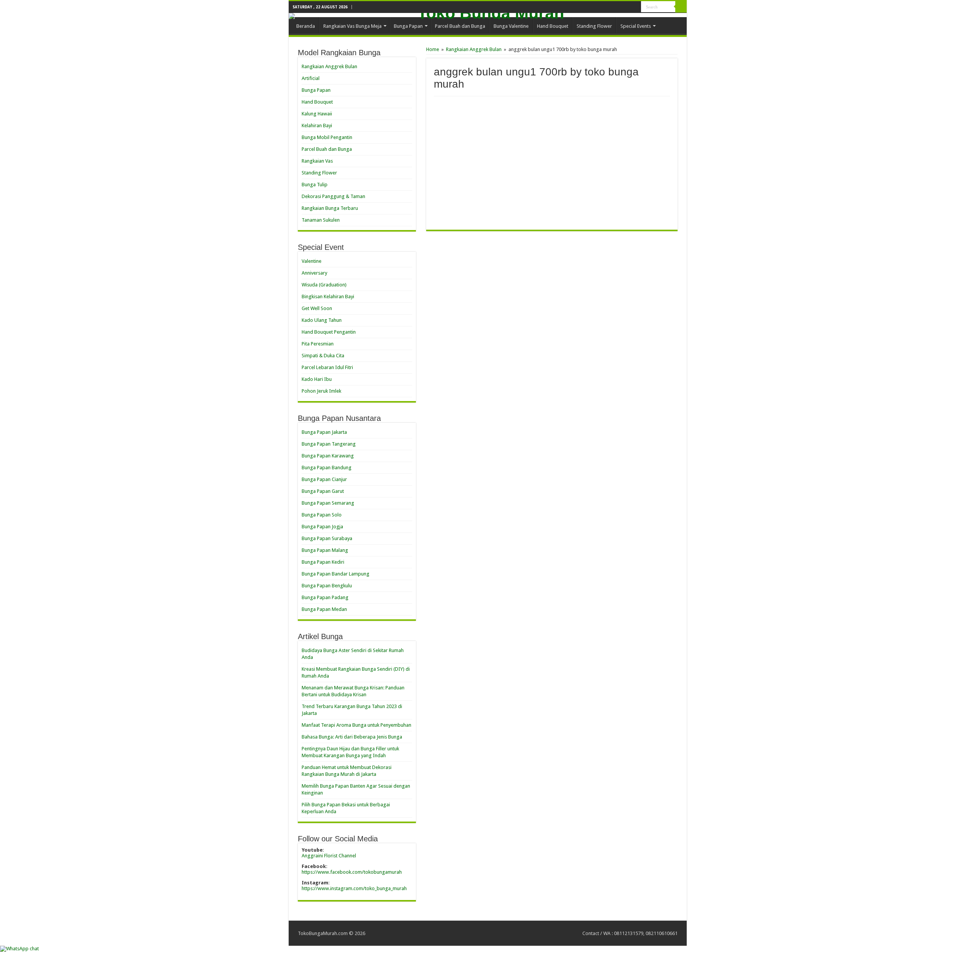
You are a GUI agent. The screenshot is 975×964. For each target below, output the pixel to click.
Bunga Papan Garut (323, 491)
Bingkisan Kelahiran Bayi (328, 296)
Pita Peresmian (318, 344)
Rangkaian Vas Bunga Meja (352, 26)
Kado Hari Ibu (317, 379)
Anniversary (314, 273)
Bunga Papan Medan (324, 609)
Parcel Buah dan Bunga (460, 26)
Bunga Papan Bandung (327, 467)
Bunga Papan (408, 26)
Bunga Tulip (315, 184)
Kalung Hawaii (317, 114)
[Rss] (621, 7)
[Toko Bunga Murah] (488, 16)
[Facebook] (635, 7)
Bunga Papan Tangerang (329, 444)
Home (432, 49)
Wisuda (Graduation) (324, 285)
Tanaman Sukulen (321, 220)
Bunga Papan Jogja (322, 526)
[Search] (681, 7)
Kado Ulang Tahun (322, 320)
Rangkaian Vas (317, 161)
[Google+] (628, 7)
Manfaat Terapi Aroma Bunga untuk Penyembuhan (356, 725)
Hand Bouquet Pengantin (329, 332)
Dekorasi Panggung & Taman (333, 196)
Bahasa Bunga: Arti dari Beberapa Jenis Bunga (352, 737)
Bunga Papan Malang (325, 550)
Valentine (311, 261)
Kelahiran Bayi (317, 125)
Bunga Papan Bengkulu (327, 585)
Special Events (635, 26)
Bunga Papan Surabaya (327, 538)
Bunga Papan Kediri (323, 562)
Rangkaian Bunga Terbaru (330, 208)
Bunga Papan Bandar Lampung (335, 574)
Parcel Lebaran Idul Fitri (327, 367)
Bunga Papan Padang (325, 597)
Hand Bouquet (552, 26)
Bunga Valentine (511, 26)
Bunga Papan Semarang (328, 503)
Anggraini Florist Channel (329, 855)
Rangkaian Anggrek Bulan (474, 49)
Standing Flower (594, 26)
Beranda (305, 26)
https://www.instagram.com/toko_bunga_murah (354, 888)
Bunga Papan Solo (322, 515)
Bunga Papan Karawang (328, 456)
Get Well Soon (317, 308)
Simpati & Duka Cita (323, 355)
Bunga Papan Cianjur (324, 479)
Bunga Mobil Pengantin (327, 137)
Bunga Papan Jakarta (324, 432)
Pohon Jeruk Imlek (321, 391)
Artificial (311, 78)
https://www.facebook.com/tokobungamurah (352, 872)
